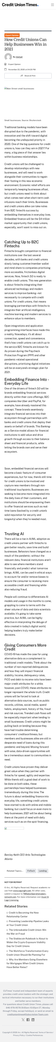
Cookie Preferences (34, 1035)
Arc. (19, 1032)
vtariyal (19, 57)
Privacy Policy (19, 1035)
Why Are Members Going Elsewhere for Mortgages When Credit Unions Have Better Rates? (27, 963)
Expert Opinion (12, 35)
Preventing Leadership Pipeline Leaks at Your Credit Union (28, 923)
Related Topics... (15, 871)
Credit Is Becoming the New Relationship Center (23, 914)
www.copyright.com (22, 891)
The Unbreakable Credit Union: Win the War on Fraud (26, 931)
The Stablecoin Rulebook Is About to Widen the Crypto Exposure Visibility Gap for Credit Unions (27, 942)
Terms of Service (45, 1032)
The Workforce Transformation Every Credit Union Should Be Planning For (27, 953)
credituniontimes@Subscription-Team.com (27, 1014)
